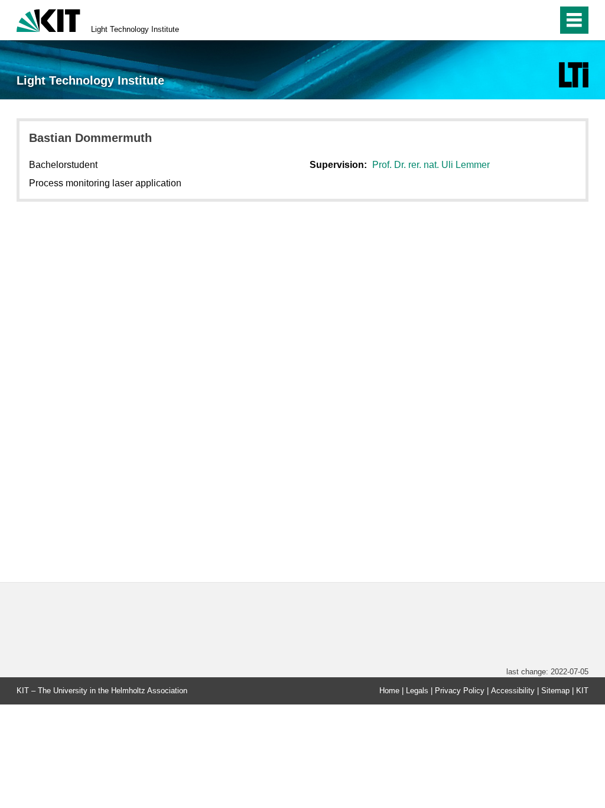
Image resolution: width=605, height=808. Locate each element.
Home (389, 690)
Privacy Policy (459, 690)
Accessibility (513, 690)
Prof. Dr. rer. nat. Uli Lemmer (431, 165)
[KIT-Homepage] (48, 19)
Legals (417, 690)
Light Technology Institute (135, 29)
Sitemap (555, 690)
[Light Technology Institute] (573, 75)
